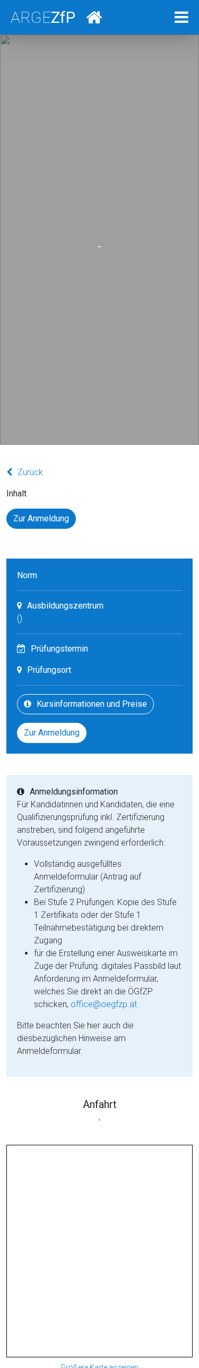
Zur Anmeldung (41, 518)
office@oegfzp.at (104, 1004)
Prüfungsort (49, 670)
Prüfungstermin (59, 649)
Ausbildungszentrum (65, 606)
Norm (27, 575)
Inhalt (16, 493)
